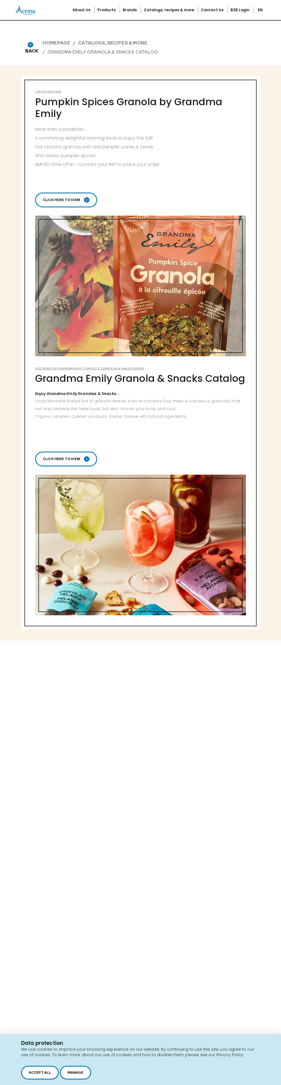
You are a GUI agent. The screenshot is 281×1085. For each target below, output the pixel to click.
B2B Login (240, 10)
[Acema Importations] (25, 13)
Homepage (56, 43)
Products (107, 10)
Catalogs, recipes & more (169, 10)
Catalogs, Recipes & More (112, 43)
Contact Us (212, 10)
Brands (130, 10)
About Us (81, 10)
